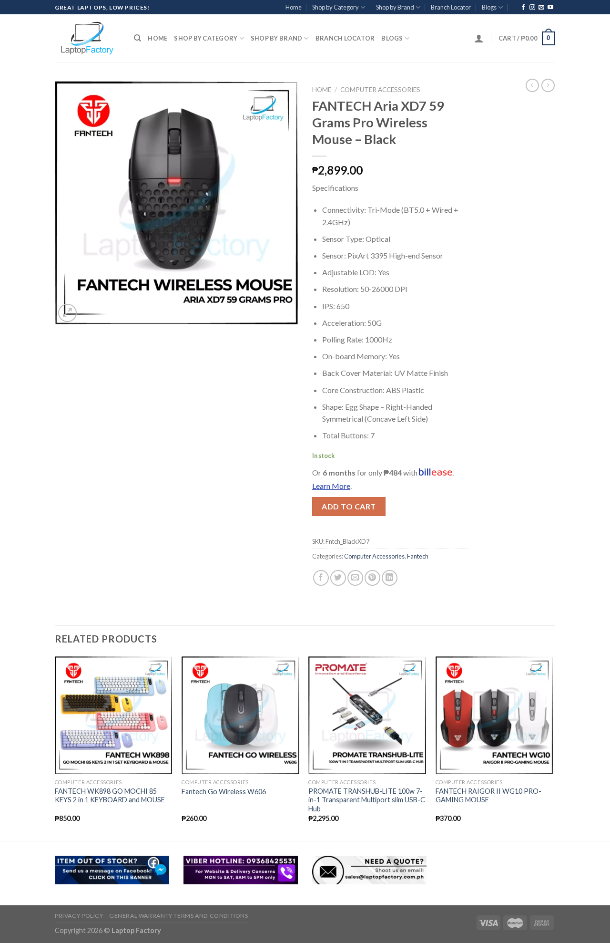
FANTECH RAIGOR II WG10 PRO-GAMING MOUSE (488, 795)
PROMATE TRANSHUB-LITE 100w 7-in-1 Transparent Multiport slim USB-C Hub (366, 800)
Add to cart (349, 506)
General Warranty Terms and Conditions (178, 915)
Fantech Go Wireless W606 (224, 792)
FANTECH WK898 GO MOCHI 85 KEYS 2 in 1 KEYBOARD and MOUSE (110, 795)
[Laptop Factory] (87, 38)
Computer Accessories (380, 89)
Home (293, 7)
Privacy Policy (79, 915)
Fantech (417, 556)
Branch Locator (451, 7)
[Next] (552, 747)
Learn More (331, 485)
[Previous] (55, 747)
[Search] (137, 38)
